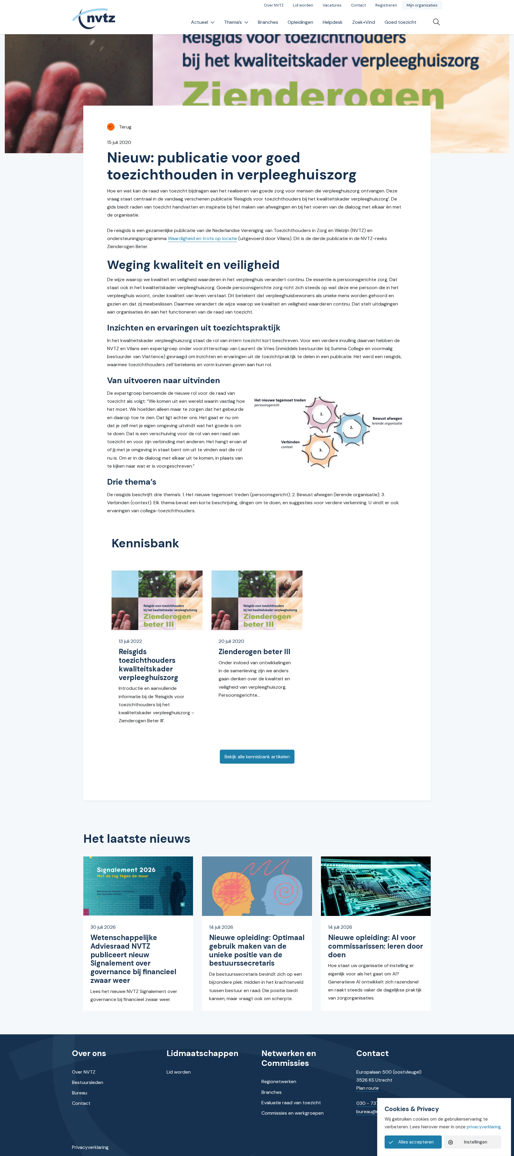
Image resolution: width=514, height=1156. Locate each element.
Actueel (199, 22)
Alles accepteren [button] (416, 1142)
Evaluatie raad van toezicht (291, 1102)
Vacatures (332, 5)
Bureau (79, 1093)
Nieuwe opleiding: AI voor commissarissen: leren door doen (375, 946)
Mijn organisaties (422, 5)
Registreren (386, 5)
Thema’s (233, 22)
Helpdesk (333, 22)
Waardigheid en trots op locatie (202, 238)
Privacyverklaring (90, 1147)
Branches (268, 22)
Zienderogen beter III (254, 651)
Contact (358, 5)
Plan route (367, 1088)
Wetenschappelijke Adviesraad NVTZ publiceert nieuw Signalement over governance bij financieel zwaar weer (133, 959)
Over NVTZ (273, 5)
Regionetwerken (278, 1081)
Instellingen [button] (475, 1142)
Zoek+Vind (363, 22)
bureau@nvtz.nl (373, 1111)
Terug (125, 127)
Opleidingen (300, 22)
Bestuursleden (87, 1082)
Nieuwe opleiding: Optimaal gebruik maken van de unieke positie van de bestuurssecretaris (257, 950)
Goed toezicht (400, 22)
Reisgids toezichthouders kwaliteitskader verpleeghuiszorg (148, 664)
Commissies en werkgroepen (292, 1113)
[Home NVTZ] (93, 22)
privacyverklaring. (484, 1127)
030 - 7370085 (373, 1103)
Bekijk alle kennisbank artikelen (257, 757)
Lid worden (303, 5)
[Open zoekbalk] (434, 22)
